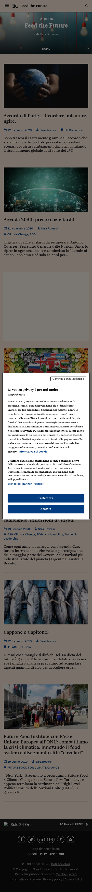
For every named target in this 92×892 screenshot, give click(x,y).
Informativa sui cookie (33, 451)
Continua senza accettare (68, 378)
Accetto (46, 508)
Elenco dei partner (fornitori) (26, 483)
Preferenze (46, 498)
